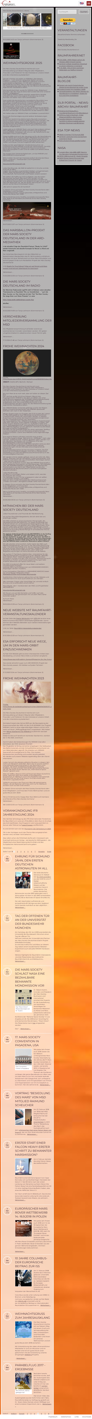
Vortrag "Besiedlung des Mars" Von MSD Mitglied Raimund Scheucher (32, 1099)
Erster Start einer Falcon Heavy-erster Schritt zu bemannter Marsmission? (33, 1148)
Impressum (52, 1417)
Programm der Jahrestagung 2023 (38, 829)
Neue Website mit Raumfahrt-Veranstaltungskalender (27, 612)
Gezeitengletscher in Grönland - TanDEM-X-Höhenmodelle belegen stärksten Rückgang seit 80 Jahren (72, 121)
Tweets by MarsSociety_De (67, 39)
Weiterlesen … (8, 220)
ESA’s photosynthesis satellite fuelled (72, 141)
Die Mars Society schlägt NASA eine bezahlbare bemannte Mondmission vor (30, 977)
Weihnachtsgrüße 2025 (22, 63)
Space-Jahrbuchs (23, 618)
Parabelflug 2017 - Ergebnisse (30, 1367)
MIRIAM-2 (28, 1355)
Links (77, 1417)
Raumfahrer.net (71, 55)
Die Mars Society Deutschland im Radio (21, 283)
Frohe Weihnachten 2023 (23, 678)
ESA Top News (69, 130)
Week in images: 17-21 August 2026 (71, 134)
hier (34, 1023)
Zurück (21, 1413)
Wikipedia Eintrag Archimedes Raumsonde (19, 574)
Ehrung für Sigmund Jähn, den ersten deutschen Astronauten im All (32, 862)
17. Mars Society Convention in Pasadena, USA (27, 1041)
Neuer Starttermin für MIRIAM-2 (19, 731)
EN (82, 3)
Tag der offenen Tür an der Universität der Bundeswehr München (32, 922)
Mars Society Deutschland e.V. (13, 10)
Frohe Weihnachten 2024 (23, 346)
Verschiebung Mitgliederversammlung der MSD (27, 320)
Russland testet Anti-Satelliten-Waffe (72, 89)
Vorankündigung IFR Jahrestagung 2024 (20, 812)
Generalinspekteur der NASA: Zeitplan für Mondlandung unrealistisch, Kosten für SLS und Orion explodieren (74, 93)
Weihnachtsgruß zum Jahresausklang (32, 1315)
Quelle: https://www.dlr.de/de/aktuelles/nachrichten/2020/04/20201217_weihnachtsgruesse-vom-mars (34, 707)
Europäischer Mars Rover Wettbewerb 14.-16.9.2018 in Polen (31, 1212)
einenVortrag (39, 1122)
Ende (49, 851)
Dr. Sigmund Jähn (44, 877)
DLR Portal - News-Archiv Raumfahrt (73, 104)
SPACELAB (22, 1301)
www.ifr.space (27, 825)
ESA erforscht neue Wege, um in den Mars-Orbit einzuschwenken (25, 645)
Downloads (86, 1417)
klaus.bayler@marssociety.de (14, 164)
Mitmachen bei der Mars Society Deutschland (23, 507)
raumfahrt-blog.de (67, 79)
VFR (35, 618)
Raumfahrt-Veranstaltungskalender (28, 628)
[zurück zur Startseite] (8, 3)
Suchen (83, 12)
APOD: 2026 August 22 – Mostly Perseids (73, 156)
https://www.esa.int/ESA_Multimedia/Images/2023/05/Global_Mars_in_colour (32, 379)
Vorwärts (41, 851)
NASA (62, 148)
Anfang (13, 1413)
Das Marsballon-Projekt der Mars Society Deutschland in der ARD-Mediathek (24, 236)
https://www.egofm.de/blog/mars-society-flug (18, 300)
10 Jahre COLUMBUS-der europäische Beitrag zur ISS (31, 1262)
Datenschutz (66, 1417)
